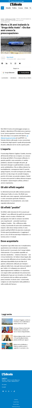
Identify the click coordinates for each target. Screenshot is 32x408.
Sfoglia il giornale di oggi (17, 1)
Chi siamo (4, 384)
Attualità (8, 8)
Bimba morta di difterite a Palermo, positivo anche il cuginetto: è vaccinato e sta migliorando (21, 346)
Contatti (4, 387)
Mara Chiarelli (10, 57)
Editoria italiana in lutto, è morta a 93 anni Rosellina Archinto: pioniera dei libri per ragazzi (22, 338)
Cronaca (20, 8)
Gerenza (16, 399)
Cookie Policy (16, 402)
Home (2, 19)
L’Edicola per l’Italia (10, 19)
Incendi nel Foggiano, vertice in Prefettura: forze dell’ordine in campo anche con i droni (22, 321)
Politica (14, 8)
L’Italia (26, 8)
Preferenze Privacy (16, 406)
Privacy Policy (16, 404)
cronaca (13, 78)
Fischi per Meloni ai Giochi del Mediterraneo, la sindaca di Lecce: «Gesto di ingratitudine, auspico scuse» (22, 330)
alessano (5, 78)
